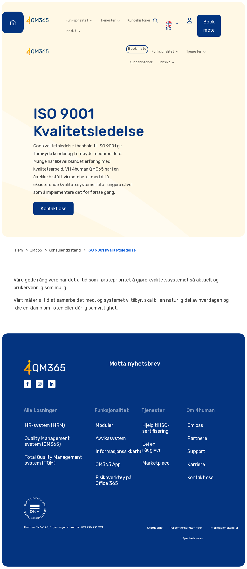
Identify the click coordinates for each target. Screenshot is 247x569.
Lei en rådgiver (151, 447)
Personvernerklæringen (186, 527)
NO (168, 28)
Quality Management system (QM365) (47, 441)
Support (196, 451)
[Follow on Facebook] (27, 384)
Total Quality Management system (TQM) (53, 460)
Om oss (195, 425)
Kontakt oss (53, 208)
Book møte (209, 26)
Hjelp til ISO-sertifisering (156, 428)
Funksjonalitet (77, 20)
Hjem (18, 250)
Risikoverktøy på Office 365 (113, 480)
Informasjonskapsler (224, 527)
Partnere (197, 438)
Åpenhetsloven (192, 538)
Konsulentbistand (65, 250)
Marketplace (156, 463)
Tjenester (108, 20)
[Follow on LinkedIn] (51, 384)
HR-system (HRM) (45, 425)
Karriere (196, 464)
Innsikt (71, 31)
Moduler (104, 425)
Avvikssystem (111, 438)
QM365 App (108, 464)
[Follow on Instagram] (39, 384)
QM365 (36, 250)
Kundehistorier (139, 20)
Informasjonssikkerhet (120, 451)
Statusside (155, 527)
